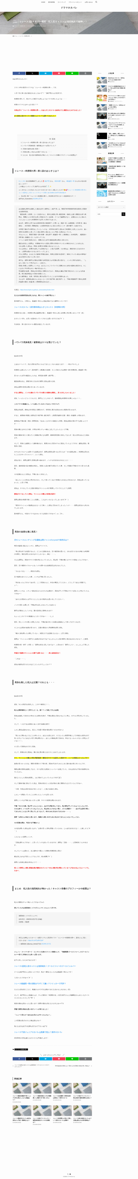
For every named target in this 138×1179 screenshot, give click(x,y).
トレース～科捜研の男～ (20, 26)
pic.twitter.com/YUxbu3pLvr (57, 192)
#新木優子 (58, 181)
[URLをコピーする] (85, 73)
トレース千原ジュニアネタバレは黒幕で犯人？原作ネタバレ (38, 1032)
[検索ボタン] (96, 2)
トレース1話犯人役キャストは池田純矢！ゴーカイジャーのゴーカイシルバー (45, 966)
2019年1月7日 (37, 199)
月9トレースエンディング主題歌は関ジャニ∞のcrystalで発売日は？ (41, 540)
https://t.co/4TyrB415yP (35, 940)
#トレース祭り (43, 192)
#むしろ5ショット (31, 192)
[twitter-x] (68, 1174)
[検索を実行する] (123, 214)
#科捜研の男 (79, 190)
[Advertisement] (69, 52)
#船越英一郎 (70, 181)
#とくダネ (22, 181)
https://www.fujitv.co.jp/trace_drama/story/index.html (37, 290)
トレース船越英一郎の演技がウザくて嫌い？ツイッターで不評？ (40, 984)
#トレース (70, 190)
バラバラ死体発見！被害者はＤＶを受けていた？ (39, 145)
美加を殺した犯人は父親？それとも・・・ (37, 152)
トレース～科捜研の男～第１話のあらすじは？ (39, 142)
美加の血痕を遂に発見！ (31, 149)
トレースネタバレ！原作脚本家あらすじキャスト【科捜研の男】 (40, 307)
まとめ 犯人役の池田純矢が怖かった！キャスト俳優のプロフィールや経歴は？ (50, 155)
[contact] (70, 1174)
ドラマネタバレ (69, 8)
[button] (19, 73)
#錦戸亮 (47, 181)
